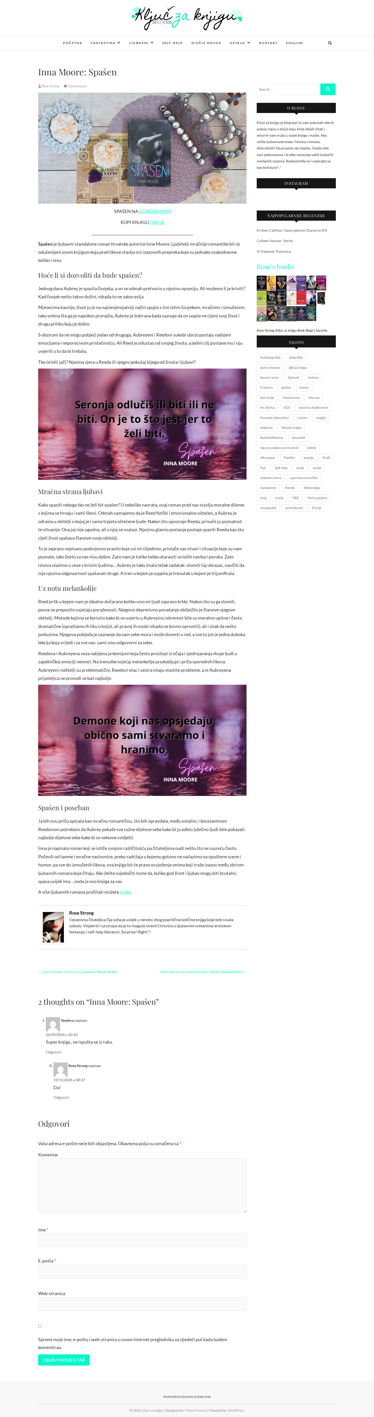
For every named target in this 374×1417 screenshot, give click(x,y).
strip (263, 498)
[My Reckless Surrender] (272, 279)
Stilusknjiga (312, 488)
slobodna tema (270, 478)
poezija (309, 458)
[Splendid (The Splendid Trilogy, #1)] (301, 279)
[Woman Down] (321, 279)
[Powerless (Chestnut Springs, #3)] (291, 279)
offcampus (267, 458)
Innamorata (291, 398)
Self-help (172, 43)
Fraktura (266, 387)
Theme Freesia (196, 1410)
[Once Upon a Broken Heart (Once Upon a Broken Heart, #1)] (281, 279)
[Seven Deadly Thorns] (311, 309)
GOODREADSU (155, 211)
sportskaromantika (304, 478)
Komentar (48, 1154)
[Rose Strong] (53, 913)
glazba (286, 387)
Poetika (289, 458)
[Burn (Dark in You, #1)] (272, 309)
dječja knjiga (298, 368)
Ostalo (237, 43)
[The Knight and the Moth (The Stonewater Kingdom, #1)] (281, 309)
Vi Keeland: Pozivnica (274, 251)
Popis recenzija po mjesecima (187, 1397)
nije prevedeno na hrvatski (279, 448)
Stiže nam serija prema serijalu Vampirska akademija (203, 972)
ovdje (125, 892)
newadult (298, 438)
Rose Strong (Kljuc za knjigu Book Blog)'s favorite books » (292, 333)
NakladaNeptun (271, 438)
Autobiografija (270, 357)
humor (304, 387)
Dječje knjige (206, 43)
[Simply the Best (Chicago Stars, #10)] (262, 294)
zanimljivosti (294, 508)
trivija (279, 498)
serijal (317, 468)
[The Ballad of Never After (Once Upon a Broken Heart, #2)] (262, 279)
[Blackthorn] (321, 294)
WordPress (236, 1410)
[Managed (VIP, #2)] (311, 294)
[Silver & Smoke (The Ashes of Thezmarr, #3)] (291, 309)
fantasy (313, 377)
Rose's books (275, 266)
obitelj (311, 448)
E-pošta (47, 1261)
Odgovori (54, 1052)
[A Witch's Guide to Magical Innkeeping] (262, 309)
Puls (263, 468)
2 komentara (77, 86)
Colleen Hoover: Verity (275, 240)
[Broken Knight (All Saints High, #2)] (311, 279)
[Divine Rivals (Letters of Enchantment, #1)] (281, 294)
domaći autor (269, 377)
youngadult (268, 508)
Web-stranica (51, 1293)
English (294, 43)
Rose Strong (50, 86)
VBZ (295, 498)
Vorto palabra (317, 498)
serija (300, 468)
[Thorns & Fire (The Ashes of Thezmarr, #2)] (301, 309)
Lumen (302, 418)
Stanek (290, 488)
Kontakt (268, 43)
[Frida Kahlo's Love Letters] (301, 294)
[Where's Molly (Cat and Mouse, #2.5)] (272, 294)
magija (321, 418)
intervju (314, 398)
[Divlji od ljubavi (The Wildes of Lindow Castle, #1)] (291, 294)
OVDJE (157, 222)
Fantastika (103, 43)
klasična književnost (313, 407)
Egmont (293, 377)
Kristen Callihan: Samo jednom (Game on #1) (292, 230)
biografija (296, 357)
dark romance (270, 368)
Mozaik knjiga (291, 428)
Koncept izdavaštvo (274, 418)
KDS (287, 407)
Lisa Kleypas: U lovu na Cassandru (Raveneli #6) (77, 972)
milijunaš (266, 428)
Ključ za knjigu (58, 39)
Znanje (317, 508)
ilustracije (267, 398)
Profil (326, 458)
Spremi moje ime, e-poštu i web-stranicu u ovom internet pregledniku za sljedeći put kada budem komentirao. (132, 1343)
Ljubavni (139, 43)
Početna (72, 43)
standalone (268, 488)
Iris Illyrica (267, 407)
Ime (43, 1229)
